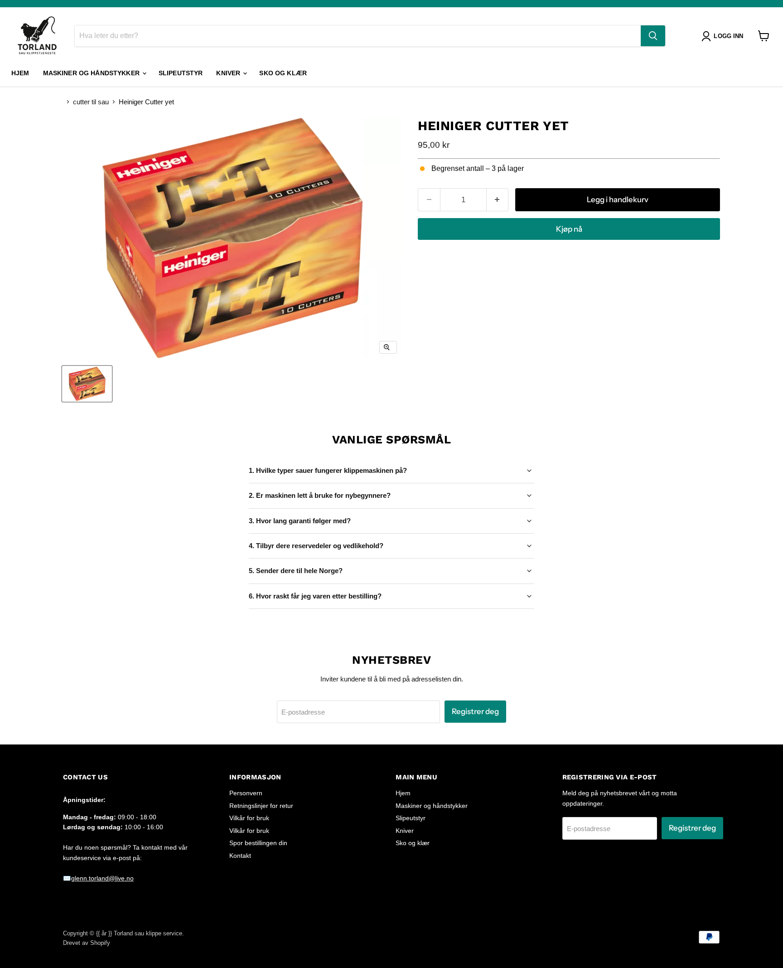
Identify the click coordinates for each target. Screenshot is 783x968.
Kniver (229, 73)
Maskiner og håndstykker (92, 73)
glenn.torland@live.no (102, 878)
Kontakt (240, 855)
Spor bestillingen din (258, 842)
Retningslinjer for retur (261, 805)
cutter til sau (91, 102)
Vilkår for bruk (249, 818)
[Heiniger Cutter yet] (87, 384)
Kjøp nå (569, 228)
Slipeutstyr (181, 73)
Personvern (245, 793)
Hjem (20, 73)
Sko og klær (283, 73)
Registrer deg (475, 711)
